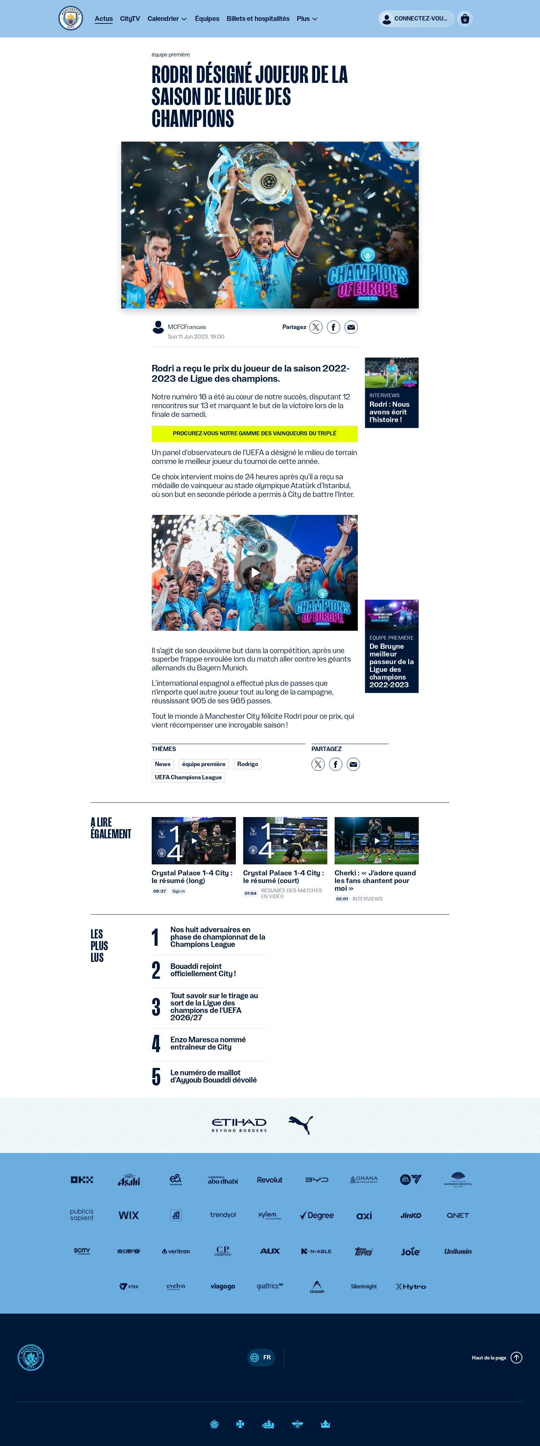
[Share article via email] (351, 327)
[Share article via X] (316, 327)
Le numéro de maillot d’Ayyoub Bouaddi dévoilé (213, 1076)
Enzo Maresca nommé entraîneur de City (208, 1043)
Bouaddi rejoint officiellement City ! (203, 970)
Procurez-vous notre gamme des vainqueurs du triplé (254, 433)
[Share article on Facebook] (333, 327)
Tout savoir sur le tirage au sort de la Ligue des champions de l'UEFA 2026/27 (214, 1007)
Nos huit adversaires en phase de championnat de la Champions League (217, 937)
